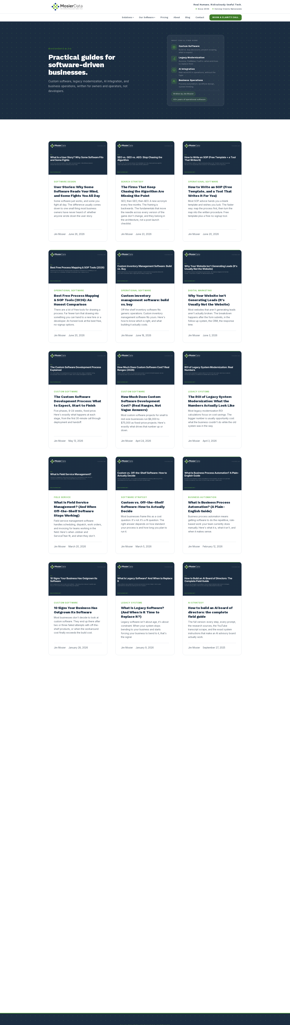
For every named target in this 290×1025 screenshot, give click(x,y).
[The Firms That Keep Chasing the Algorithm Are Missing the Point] (145, 158)
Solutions (128, 17)
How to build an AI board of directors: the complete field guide (210, 612)
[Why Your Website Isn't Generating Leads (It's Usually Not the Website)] (212, 266)
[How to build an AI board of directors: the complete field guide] (212, 579)
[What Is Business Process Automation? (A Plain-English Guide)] (212, 473)
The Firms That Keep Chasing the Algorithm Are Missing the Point (142, 191)
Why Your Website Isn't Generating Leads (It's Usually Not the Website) (208, 300)
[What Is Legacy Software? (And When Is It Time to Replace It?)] (145, 579)
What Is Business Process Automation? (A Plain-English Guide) (209, 506)
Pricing (164, 17)
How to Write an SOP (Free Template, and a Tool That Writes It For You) (210, 191)
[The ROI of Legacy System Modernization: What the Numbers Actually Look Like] (212, 368)
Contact (200, 17)
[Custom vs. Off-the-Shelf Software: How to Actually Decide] (145, 473)
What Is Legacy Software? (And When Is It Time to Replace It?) (142, 612)
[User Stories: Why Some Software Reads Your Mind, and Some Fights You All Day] (78, 158)
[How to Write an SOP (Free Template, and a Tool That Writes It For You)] (212, 158)
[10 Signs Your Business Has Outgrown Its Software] (78, 579)
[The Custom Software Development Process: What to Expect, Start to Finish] (78, 368)
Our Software (147, 17)
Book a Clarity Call (225, 17)
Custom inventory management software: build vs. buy (145, 300)
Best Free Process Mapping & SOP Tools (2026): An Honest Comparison (76, 300)
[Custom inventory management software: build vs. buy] (145, 266)
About (177, 17)
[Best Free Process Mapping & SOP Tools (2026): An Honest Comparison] (78, 266)
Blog (187, 17)
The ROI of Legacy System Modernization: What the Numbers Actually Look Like (211, 401)
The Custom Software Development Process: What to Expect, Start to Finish (77, 401)
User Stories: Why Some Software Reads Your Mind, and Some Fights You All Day (77, 191)
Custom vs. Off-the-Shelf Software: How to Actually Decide (143, 506)
